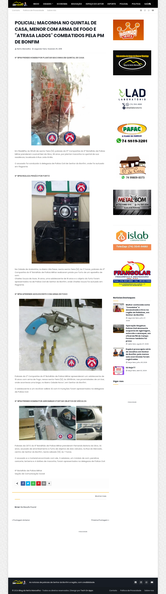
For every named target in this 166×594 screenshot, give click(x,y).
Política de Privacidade (33, 10)
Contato (16, 10)
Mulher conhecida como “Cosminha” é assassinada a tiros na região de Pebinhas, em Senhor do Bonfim (138, 310)
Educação (76, 4)
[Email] (44, 483)
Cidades (47, 4)
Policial (124, 4)
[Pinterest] (38, 483)
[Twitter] (28, 483)
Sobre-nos (149, 590)
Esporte (112, 4)
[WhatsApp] (33, 483)
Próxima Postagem (99, 520)
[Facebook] (23, 483)
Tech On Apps (87, 590)
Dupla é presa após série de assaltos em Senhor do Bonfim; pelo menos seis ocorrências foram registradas (138, 354)
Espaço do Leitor (95, 4)
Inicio (36, 4)
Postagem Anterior (21, 520)
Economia (62, 4)
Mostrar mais (100, 496)
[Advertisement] (132, 444)
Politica (136, 4)
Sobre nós (51, 10)
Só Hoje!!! (130, 367)
